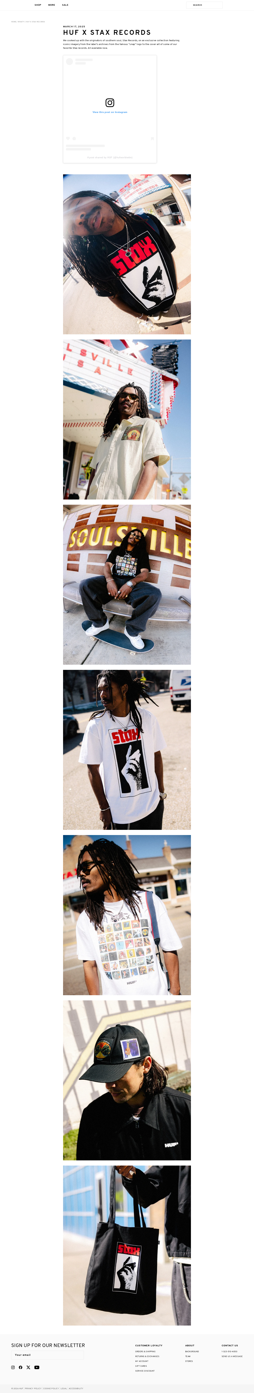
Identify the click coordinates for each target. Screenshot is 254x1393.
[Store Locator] (227, 5)
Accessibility (76, 1389)
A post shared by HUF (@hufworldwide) (110, 157)
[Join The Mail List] (78, 1355)
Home (13, 22)
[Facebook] (20, 1367)
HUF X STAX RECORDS (35, 22)
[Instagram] (13, 1367)
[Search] (189, 5)
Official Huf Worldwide (19, 5)
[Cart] (241, 5)
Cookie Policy (51, 1389)
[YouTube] (36, 1367)
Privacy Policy (33, 1389)
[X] (28, 1367)
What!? (21, 22)
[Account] (234, 5)
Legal (64, 1389)
